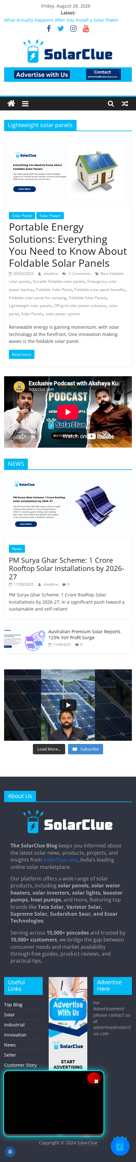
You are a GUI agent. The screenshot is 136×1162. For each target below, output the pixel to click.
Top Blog (13, 1005)
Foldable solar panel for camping (37, 297)
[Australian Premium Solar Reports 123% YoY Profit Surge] (24, 629)
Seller (10, 1055)
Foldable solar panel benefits (99, 289)
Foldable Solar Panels (88, 297)
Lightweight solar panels (30, 305)
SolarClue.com (60, 859)
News (17, 548)
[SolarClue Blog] (68, 812)
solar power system (63, 313)
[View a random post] (125, 103)
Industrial (14, 1025)
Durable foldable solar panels (59, 281)
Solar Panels (32, 313)
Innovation (15, 1035)
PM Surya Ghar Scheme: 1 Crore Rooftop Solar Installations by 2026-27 (66, 568)
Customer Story (20, 1065)
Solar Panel (22, 215)
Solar (9, 1015)
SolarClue (87, 1143)
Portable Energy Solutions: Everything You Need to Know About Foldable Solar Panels (68, 245)
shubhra (51, 273)
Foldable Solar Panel (54, 289)
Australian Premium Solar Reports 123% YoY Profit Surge (84, 634)
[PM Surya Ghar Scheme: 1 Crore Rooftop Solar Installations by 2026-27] (68, 478)
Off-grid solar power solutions (80, 305)
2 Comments (79, 273)
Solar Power (50, 215)
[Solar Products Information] (11, 103)
